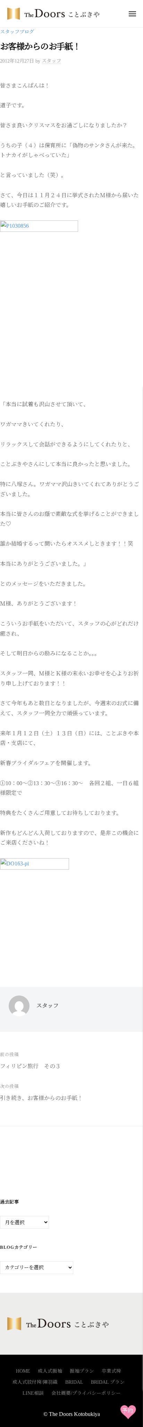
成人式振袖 (50, 1371)
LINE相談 (33, 1393)
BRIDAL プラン (108, 1382)
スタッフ (51, 61)
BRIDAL (74, 1382)
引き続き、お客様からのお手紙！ (41, 1098)
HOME (23, 1371)
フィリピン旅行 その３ (30, 1066)
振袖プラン (82, 1371)
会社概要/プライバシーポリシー (86, 1393)
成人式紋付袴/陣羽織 (35, 1382)
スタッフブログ (17, 32)
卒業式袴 (111, 1371)
